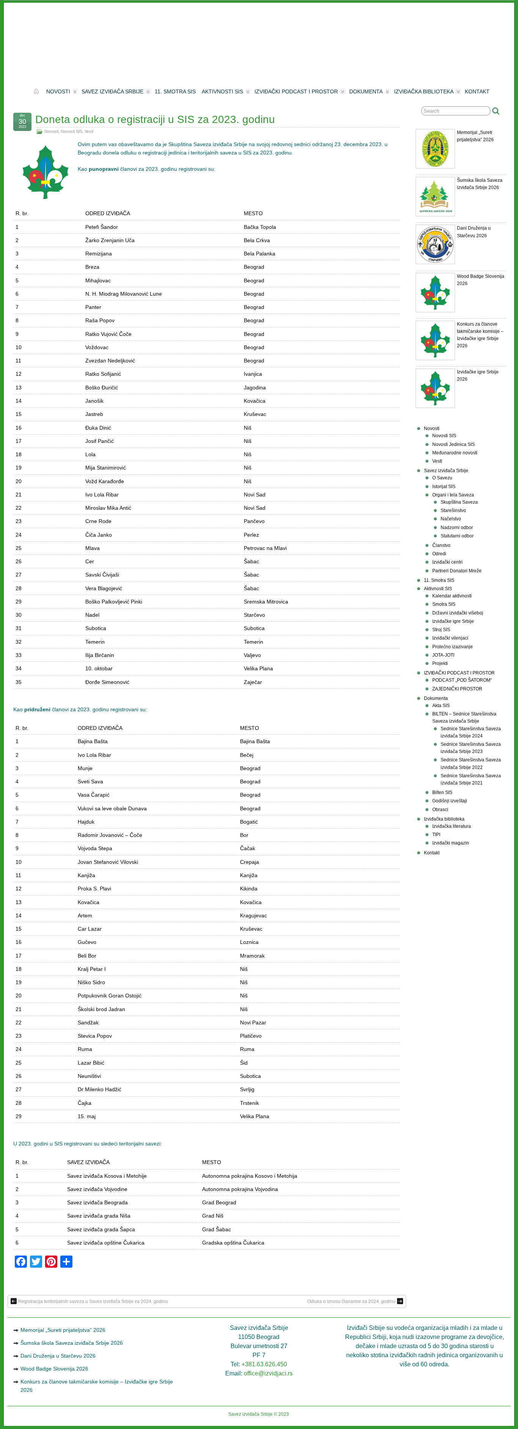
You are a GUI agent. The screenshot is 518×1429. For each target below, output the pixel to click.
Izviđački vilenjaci (450, 638)
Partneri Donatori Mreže (457, 570)
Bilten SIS (442, 792)
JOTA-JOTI (443, 655)
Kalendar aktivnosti (452, 596)
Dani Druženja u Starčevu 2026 (58, 1356)
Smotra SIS (443, 604)
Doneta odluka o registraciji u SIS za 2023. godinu (155, 119)
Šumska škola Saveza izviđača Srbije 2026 (71, 1343)
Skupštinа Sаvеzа (459, 502)
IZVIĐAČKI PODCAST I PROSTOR (296, 91)
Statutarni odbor (457, 536)
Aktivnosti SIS (222, 91)
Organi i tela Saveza (453, 495)
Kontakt (477, 91)
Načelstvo (451, 518)
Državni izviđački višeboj (457, 613)
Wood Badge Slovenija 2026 (54, 1369)
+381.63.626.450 (264, 1364)
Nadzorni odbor (457, 527)
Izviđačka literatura (451, 826)
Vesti (89, 131)
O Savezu (442, 478)
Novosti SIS (71, 131)
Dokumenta (366, 91)
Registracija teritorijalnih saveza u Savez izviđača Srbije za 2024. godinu (93, 1301)
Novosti (58, 91)
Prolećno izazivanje (452, 646)
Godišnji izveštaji (449, 801)
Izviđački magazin (450, 843)
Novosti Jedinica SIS (453, 444)
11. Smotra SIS (175, 91)
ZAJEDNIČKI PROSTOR (457, 689)
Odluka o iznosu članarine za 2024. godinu (351, 1301)
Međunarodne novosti (454, 452)
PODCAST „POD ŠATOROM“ (462, 680)
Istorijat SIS (443, 486)
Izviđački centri (447, 562)
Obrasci (440, 809)
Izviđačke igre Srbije (453, 621)
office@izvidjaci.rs (268, 1373)
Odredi (439, 553)
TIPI (436, 834)
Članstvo (441, 545)
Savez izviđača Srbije (112, 91)
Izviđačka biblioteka (424, 91)
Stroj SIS (441, 629)
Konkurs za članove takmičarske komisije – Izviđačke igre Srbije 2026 (96, 1386)
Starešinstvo (453, 510)
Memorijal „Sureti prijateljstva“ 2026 (62, 1330)
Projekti (440, 663)
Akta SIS (441, 705)
